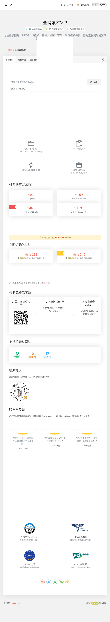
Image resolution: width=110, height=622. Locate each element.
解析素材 (10, 59)
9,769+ (103, 5)
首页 (10, 50)
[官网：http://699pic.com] (47, 354)
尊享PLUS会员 (64, 59)
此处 (45, 283)
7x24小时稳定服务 (77, 29)
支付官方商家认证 (56, 29)
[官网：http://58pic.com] (17, 354)
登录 (66, 5)
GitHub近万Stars (35, 29)
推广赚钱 (34, 59)
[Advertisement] (55, 112)
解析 (95, 82)
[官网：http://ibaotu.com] (32, 354)
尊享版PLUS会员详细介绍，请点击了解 (31, 283)
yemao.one (15, 603)
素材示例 (22, 59)
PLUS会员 (84, 5)
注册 (71, 5)
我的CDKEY (48, 59)
